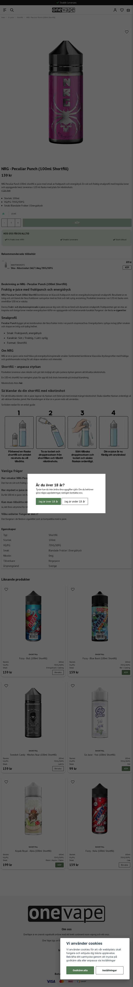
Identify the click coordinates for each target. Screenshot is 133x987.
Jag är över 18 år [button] (48, 501)
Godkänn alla (80, 970)
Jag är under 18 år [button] (75, 501)
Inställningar (109, 970)
